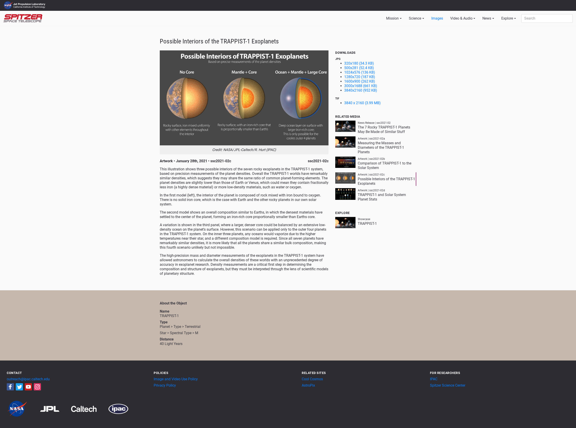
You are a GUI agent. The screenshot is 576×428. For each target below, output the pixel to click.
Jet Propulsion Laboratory (29, 3)
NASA (8, 5)
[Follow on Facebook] (10, 386)
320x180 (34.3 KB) (359, 63)
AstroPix (308, 385)
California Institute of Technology (29, 7)
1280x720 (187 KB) (359, 77)
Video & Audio (461, 18)
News (486, 18)
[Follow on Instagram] (37, 386)
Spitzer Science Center (447, 385)
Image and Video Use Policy (176, 379)
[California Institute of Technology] (89, 408)
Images (437, 18)
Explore (507, 18)
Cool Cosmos (312, 379)
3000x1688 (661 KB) (360, 86)
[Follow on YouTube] (28, 386)
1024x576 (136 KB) (359, 72)
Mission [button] (392, 18)
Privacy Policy (165, 385)
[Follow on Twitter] (19, 386)
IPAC (433, 379)
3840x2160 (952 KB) (360, 90)
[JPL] (55, 408)
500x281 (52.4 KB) (359, 68)
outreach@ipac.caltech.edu (28, 379)
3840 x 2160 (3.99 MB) (362, 103)
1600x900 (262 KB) (359, 81)
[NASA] (23, 408)
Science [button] (415, 18)
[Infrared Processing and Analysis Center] (118, 408)
